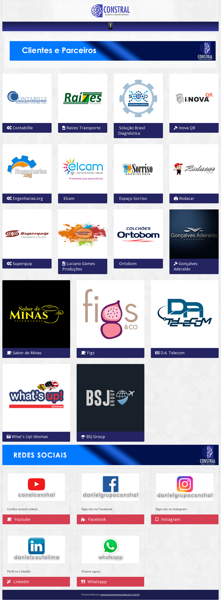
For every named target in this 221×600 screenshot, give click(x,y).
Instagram (170, 519)
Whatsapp (97, 581)
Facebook (97, 519)
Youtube (22, 519)
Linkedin (21, 581)
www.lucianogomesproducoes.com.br (120, 594)
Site (28, 93)
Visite (112, 378)
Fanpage (38, 294)
